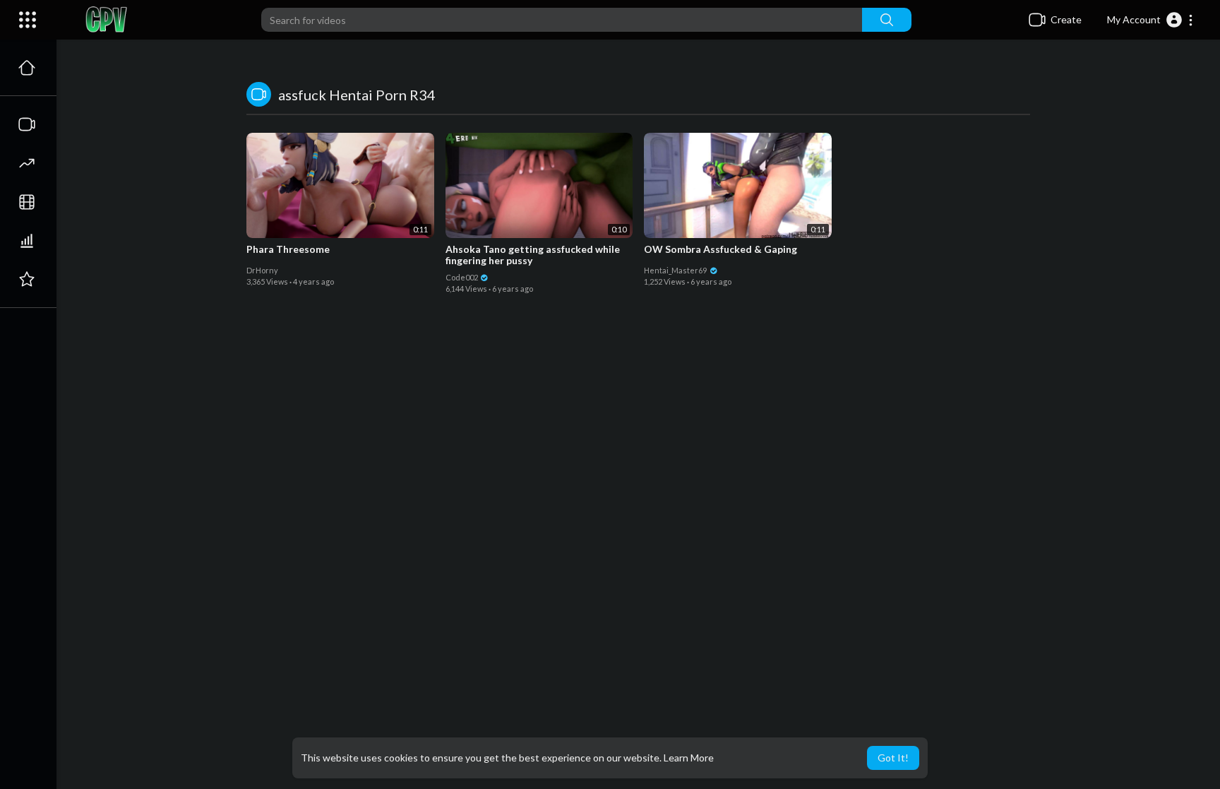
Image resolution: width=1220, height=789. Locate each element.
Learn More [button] (689, 758)
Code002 (462, 277)
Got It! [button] (893, 758)
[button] (1150, 20)
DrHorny (262, 270)
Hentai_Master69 (676, 270)
